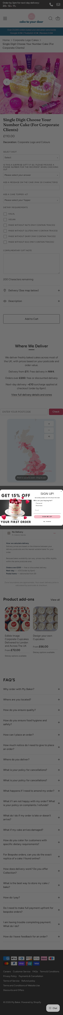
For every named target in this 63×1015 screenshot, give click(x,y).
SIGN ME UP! (47, 516)
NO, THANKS (47, 521)
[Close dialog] (61, 491)
